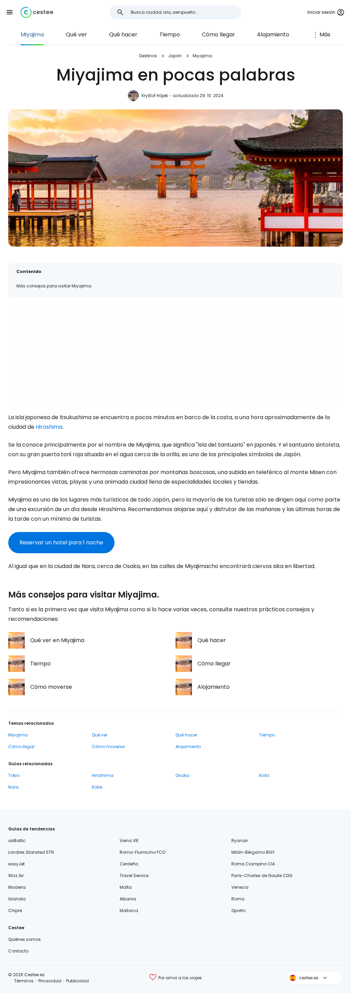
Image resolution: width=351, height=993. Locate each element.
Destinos (148, 56)
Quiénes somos (24, 939)
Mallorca (129, 910)
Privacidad (49, 981)
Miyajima (32, 34)
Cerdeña (129, 864)
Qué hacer (123, 34)
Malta (126, 887)
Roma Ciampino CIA (253, 864)
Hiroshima (49, 427)
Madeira (17, 887)
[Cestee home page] (37, 12)
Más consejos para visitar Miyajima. (54, 286)
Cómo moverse (108, 746)
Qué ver (76, 34)
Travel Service (134, 875)
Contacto (18, 951)
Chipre (15, 910)
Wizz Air (16, 875)
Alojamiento (273, 34)
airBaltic (17, 840)
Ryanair (239, 840)
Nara (13, 787)
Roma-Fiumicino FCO (142, 852)
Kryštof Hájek (155, 95)
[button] (9, 12)
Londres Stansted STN (31, 852)
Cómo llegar (218, 34)
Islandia (17, 899)
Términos (24, 981)
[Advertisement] (175, 354)
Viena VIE (129, 840)
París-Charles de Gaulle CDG (261, 875)
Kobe (97, 787)
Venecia (240, 887)
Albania (128, 899)
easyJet (16, 864)
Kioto (264, 775)
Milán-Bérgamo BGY (253, 852)
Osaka (182, 775)
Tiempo (169, 34)
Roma (237, 899)
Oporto (238, 910)
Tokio (13, 775)
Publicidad (77, 981)
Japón (175, 56)
